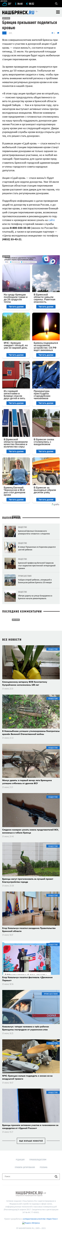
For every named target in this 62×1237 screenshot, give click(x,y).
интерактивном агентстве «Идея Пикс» (40, 1219)
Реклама (43, 1167)
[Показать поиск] (56, 3)
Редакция (20, 1159)
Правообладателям (37, 1159)
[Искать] (56, 1176)
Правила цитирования (25, 1167)
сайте (51, 220)
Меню (58, 12)
